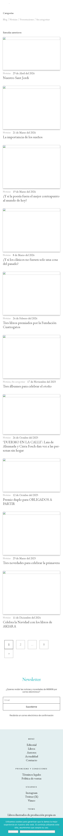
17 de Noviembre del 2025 (41, 381)
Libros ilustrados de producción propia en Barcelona (31, 817)
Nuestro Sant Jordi (16, 77)
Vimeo (31, 800)
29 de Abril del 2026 (24, 73)
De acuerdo (13, 831)
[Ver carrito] (59, 3)
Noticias (7, 73)
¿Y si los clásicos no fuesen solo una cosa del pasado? (30, 261)
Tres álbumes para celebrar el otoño (27, 386)
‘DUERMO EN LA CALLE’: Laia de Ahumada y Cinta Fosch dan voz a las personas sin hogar (31, 446)
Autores (31, 752)
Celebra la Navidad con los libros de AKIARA (27, 624)
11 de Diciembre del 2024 (27, 617)
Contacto (31, 760)
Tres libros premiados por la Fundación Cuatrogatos (29, 324)
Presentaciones (27, 19)
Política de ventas (31, 778)
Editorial (31, 745)
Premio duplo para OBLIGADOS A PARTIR (27, 501)
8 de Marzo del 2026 (24, 255)
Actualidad (31, 756)
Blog (5, 19)
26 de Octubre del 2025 (25, 437)
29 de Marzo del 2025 (24, 558)
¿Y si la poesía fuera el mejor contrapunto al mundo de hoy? (31, 198)
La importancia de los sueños (22, 137)
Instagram (31, 793)
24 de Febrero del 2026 (25, 318)
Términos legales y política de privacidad (37, 831)
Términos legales (31, 774)
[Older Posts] (8, 653)
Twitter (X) (31, 797)
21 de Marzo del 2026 (24, 132)
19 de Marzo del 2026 (24, 191)
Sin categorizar (18, 381)
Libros (31, 749)
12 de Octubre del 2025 (25, 495)
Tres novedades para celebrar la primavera (31, 562)
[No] (59, 826)
